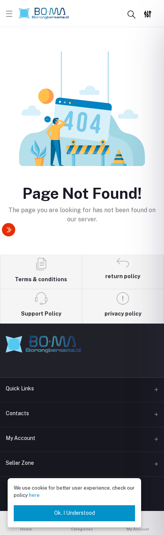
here (34, 495)
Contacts (17, 413)
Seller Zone (20, 463)
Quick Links (20, 388)
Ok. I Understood (74, 513)
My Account (20, 438)
